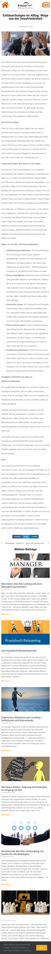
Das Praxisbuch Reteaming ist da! (19, 650)
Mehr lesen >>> (6, 614)
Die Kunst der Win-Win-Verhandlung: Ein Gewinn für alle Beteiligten (22, 853)
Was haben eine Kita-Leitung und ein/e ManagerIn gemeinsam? (21, 585)
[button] (17, 536)
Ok (41, 948)
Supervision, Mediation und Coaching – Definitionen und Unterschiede (21, 719)
